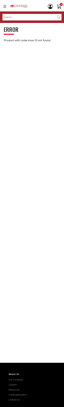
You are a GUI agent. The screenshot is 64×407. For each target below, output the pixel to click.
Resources (14, 389)
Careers (13, 384)
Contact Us (14, 399)
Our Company (16, 379)
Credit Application (18, 394)
